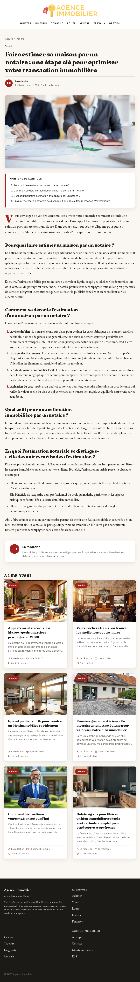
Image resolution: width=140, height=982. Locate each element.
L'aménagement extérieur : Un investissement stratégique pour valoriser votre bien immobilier (102, 725)
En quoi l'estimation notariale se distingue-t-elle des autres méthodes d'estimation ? (62, 201)
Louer (71, 23)
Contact (77, 943)
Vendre (85, 23)
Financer (77, 921)
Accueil (9, 38)
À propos (58, 556)
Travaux (100, 23)
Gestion (115, 23)
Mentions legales (82, 950)
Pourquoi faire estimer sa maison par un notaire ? (41, 185)
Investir (41, 23)
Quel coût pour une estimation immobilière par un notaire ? (47, 195)
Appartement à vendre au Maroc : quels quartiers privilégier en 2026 (29, 632)
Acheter (25, 23)
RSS (74, 956)
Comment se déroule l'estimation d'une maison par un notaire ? (50, 190)
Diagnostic (10, 950)
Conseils (57, 23)
